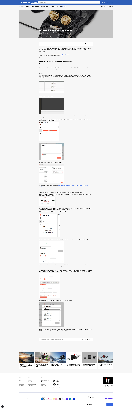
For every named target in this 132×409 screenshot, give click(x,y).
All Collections (21, 385)
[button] (112, 2)
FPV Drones (21, 379)
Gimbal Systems (21, 384)
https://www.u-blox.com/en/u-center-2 (55, 52)
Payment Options (31, 381)
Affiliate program (44, 379)
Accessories (21, 382)
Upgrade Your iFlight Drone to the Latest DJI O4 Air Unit (89, 365)
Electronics (21, 381)
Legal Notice (30, 380)
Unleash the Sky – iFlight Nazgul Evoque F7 (56, 365)
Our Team (43, 384)
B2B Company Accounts (45, 380)
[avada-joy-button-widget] (2, 406)
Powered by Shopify (106, 386)
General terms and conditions (33, 379)
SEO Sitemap (43, 386)
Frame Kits (20, 380)
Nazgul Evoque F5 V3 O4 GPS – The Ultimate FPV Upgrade (73, 365)
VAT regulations (30, 386)
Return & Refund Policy (32, 384)
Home (20, 8)
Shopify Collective (44, 385)
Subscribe (110, 404)
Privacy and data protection (33, 382)
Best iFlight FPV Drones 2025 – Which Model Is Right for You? (42, 365)
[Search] (99, 2)
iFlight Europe (109, 385)
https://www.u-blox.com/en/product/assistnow (61, 54)
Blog (42, 381)
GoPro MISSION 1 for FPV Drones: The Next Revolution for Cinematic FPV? (26, 365)
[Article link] (26, 360)
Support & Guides (22, 386)
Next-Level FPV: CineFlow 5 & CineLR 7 (105, 365)
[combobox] (69, 2)
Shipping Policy (30, 385)
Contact (42, 382)
